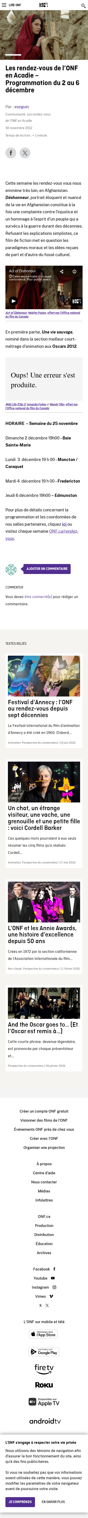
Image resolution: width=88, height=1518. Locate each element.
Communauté (15, 115)
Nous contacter (44, 1182)
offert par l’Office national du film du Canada (41, 406)
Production (44, 1226)
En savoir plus (53, 1502)
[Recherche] (83, 6)
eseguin (21, 106)
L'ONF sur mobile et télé (44, 1322)
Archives (44, 1253)
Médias (44, 1191)
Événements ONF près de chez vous (44, 1129)
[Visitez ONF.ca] (51, 5)
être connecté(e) (38, 597)
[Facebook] (10, 152)
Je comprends (20, 1502)
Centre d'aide (44, 1173)
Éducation (44, 1244)
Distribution (44, 1235)
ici (64, 524)
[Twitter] (25, 152)
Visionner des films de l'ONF (44, 1120)
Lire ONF (15, 5)
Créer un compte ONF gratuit (44, 1111)
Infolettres (44, 1200)
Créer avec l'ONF (44, 1138)
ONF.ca (44, 1216)
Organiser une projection (44, 1147)
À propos (44, 1164)
